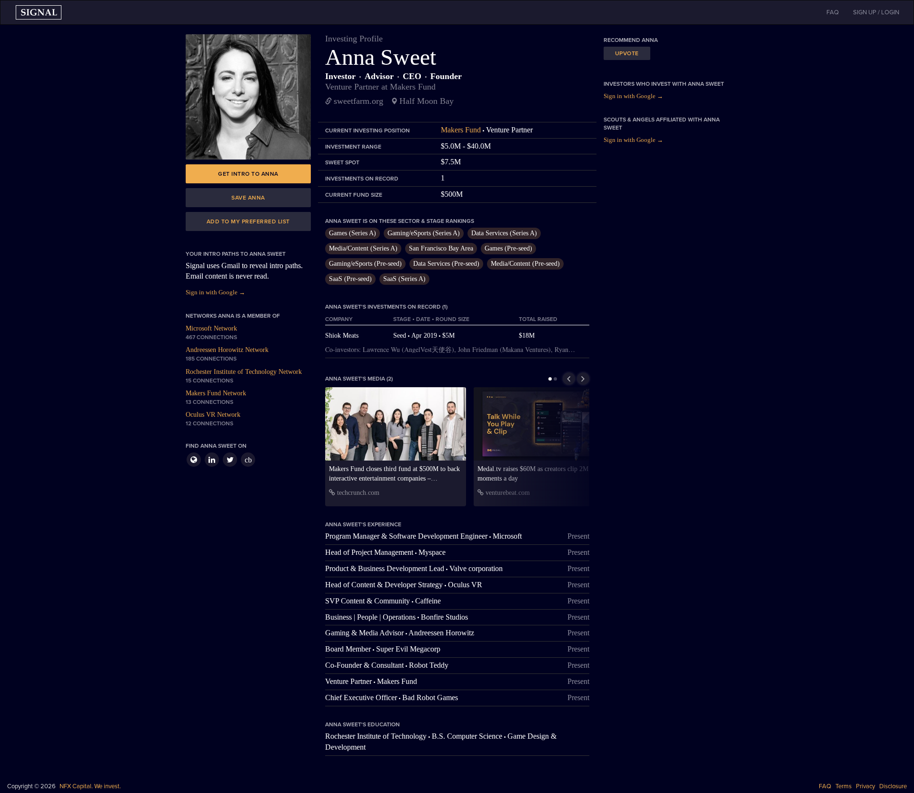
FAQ (825, 786)
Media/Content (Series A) (363, 248)
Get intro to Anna (248, 174)
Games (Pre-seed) (508, 248)
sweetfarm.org (358, 101)
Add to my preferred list (248, 221)
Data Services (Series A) (504, 233)
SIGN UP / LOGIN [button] (876, 12)
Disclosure (893, 786)
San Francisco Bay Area (441, 248)
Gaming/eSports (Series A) (423, 233)
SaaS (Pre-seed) (350, 278)
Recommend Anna (631, 40)
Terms (843, 786)
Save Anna (248, 197)
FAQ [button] (832, 12)
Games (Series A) (352, 233)
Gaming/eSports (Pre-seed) (365, 263)
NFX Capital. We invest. (90, 786)
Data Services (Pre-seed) (446, 263)
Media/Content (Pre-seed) (525, 263)
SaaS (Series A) (404, 278)
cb (248, 460)
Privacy (865, 786)
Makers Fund (461, 130)
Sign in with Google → (215, 292)
